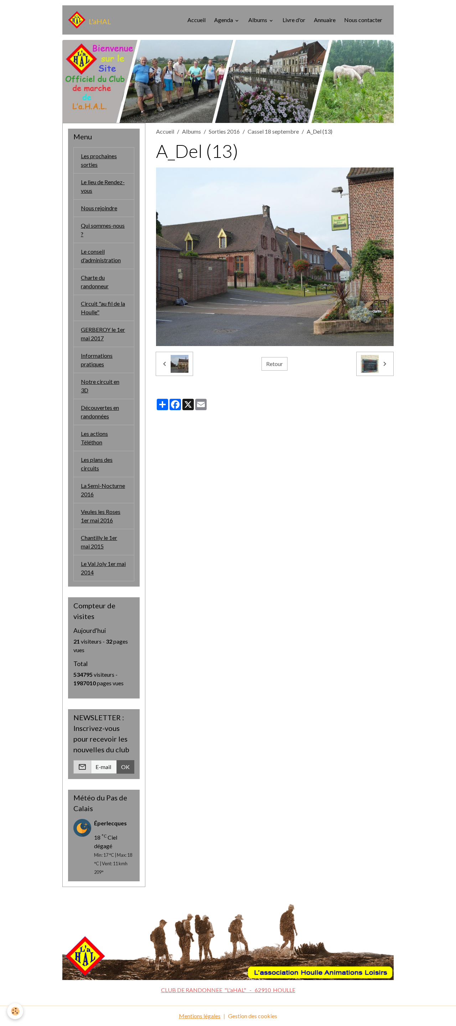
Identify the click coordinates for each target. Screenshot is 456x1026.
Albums (258, 19)
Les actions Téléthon (94, 437)
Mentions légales (200, 1015)
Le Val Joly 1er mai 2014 (103, 568)
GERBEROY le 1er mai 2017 (103, 333)
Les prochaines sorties (99, 160)
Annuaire (325, 19)
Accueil (196, 19)
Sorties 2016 (224, 131)
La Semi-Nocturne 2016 (103, 489)
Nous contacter (363, 19)
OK (125, 766)
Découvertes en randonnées (100, 411)
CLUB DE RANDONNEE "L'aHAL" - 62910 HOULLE (228, 989)
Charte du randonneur (95, 281)
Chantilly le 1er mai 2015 (99, 542)
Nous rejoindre (99, 208)
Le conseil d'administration (101, 255)
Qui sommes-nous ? (103, 229)
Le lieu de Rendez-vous (103, 186)
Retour (274, 363)
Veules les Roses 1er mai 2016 (100, 516)
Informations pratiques (97, 359)
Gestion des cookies (252, 1015)
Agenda (224, 19)
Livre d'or (294, 19)
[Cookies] (15, 1011)
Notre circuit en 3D (100, 385)
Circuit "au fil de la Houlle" (103, 307)
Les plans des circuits (97, 463)
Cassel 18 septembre (273, 131)
